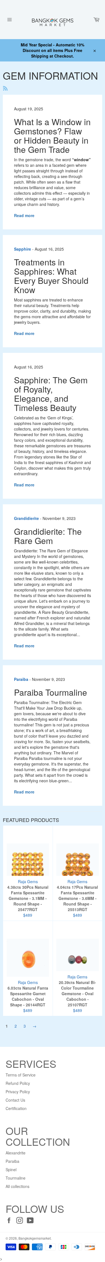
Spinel (11, 1169)
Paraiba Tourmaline (50, 692)
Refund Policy (18, 1083)
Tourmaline (15, 1178)
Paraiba (12, 1161)
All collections (17, 1186)
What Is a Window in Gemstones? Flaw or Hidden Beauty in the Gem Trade (52, 135)
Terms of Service (21, 1075)
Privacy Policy (18, 1091)
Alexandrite (15, 1153)
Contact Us (15, 1100)
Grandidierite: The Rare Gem (48, 535)
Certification (16, 1108)
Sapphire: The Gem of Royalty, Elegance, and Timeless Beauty (51, 393)
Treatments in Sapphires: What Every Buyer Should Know (51, 276)
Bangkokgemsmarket (34, 1238)
